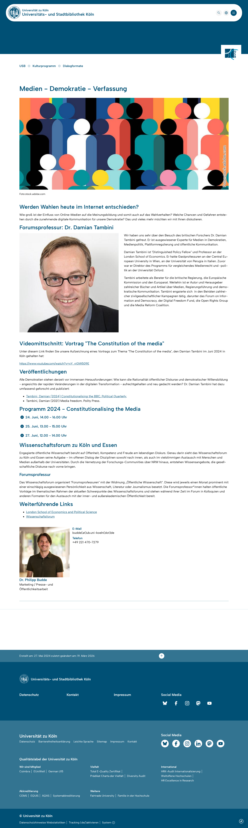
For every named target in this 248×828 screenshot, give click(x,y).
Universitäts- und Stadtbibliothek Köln (58, 14)
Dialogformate (73, 66)
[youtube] (209, 703)
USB (22, 66)
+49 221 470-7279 (85, 542)
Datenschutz (29, 695)
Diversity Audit (136, 776)
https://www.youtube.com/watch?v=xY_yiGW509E (54, 363)
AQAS (45, 795)
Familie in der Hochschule (133, 795)
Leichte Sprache (83, 741)
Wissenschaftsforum (40, 516)
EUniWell (39, 771)
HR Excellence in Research (177, 780)
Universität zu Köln (45, 10)
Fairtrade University (102, 795)
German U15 (55, 771)
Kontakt (73, 695)
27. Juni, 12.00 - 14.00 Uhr (46, 435)
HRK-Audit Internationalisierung (180, 771)
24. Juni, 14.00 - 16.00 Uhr (46, 417)
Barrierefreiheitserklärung (54, 741)
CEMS (23, 795)
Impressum (122, 695)
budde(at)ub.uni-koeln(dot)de (93, 533)
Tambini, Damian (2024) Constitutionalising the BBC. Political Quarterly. (76, 396)
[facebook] (176, 703)
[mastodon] (198, 703)
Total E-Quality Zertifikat (105, 771)
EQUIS (34, 795)
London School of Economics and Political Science (61, 512)
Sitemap (102, 741)
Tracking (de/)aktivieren (84, 822)
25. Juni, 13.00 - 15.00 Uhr (46, 426)
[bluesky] (165, 703)
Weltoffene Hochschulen (176, 776)
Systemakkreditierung (66, 795)
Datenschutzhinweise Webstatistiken (42, 822)
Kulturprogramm (45, 66)
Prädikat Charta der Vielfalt (106, 776)
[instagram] (187, 703)
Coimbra (24, 771)
